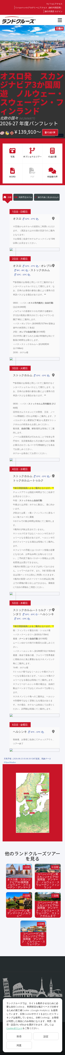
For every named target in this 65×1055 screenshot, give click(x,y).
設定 (46, 1036)
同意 (19, 1045)
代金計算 (50, 132)
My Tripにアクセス (54, 3)
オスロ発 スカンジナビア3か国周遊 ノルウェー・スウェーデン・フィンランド (32, 93)
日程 (9, 197)
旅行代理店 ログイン (53, 11)
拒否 (19, 1036)
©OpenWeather (10, 762)
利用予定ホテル (25, 197)
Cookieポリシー (14, 1028)
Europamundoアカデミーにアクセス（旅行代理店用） (38, 7)
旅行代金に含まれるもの (48, 197)
